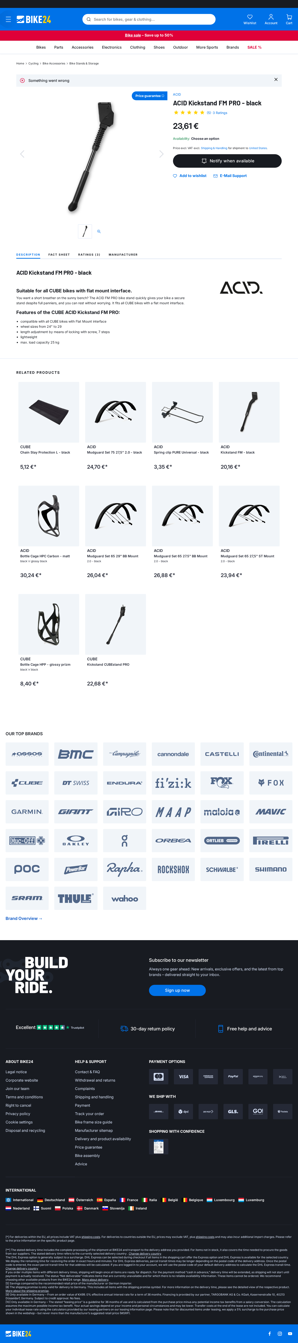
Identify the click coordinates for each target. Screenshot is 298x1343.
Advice (81, 1164)
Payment (82, 1105)
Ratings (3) (89, 254)
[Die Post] (208, 1111)
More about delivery (95, 1279)
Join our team (17, 1088)
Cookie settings (19, 1122)
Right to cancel (18, 1105)
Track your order (89, 1113)
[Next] (161, 154)
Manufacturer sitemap (94, 1130)
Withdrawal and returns (95, 1080)
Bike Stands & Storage (84, 63)
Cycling (33, 63)
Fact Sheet (59, 254)
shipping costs (90, 1237)
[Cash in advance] (282, 1076)
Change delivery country (145, 1253)
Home (20, 63)
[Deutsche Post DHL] (158, 1111)
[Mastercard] (158, 1076)
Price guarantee (88, 1147)
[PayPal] (233, 1076)
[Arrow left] (90, 412)
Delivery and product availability (103, 1138)
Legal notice (16, 1071)
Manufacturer (123, 254)
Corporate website (22, 1080)
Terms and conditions (24, 1097)
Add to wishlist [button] (193, 176)
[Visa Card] (183, 1076)
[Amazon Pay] (258, 1076)
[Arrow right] (141, 412)
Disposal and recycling (25, 1130)
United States (258, 148)
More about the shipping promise (27, 1291)
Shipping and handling (94, 1097)
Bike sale (133, 35)
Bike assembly (87, 1155)
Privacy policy (18, 1113)
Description (28, 254)
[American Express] (208, 1076)
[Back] (22, 154)
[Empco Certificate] (158, 1146)
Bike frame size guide (93, 1122)
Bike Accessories (54, 63)
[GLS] (233, 1111)
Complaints (85, 1088)
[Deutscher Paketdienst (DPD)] (183, 1111)
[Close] (276, 79)
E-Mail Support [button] (233, 176)
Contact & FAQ (87, 1071)
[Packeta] (282, 1111)
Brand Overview (22, 918)
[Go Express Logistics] (258, 1111)
